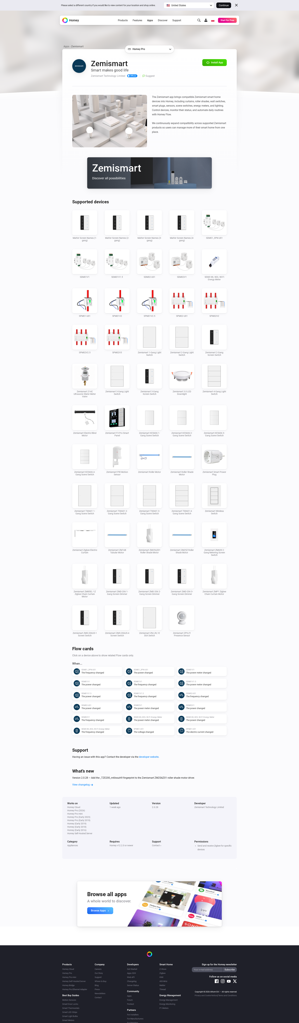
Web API (131, 977)
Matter (162, 985)
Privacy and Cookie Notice (206, 995)
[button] (189, 5)
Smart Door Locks (70, 1004)
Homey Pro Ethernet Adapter (74, 989)
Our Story (99, 973)
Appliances (72, 845)
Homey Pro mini (69, 977)
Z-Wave (162, 969)
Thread (162, 989)
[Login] (206, 20)
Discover (162, 20)
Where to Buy (100, 981)
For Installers (133, 1014)
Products (123, 20)
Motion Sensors (69, 1000)
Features (137, 20)
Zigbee (162, 973)
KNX (161, 977)
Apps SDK (131, 973)
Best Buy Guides (70, 995)
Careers (98, 969)
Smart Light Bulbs (70, 1016)
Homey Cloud (68, 969)
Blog (97, 985)
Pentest (130, 1004)
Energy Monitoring (167, 1004)
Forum (130, 1000)
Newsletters (100, 993)
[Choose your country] (213, 20)
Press (97, 989)
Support (176, 20)
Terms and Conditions (227, 995)
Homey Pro (67, 973)
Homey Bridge (68, 985)
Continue (224, 5)
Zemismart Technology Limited (209, 807)
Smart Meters (68, 1020)
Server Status (133, 985)
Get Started (132, 969)
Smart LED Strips (69, 1012)
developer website (149, 756)
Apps (150, 20)
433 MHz (163, 981)
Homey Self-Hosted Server (74, 981)
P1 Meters (163, 1008)
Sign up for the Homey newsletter (219, 964)
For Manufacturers (135, 1019)
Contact (98, 997)
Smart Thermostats (70, 1008)
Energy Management (168, 1000)
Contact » (156, 845)
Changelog (131, 981)
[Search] (199, 20)
